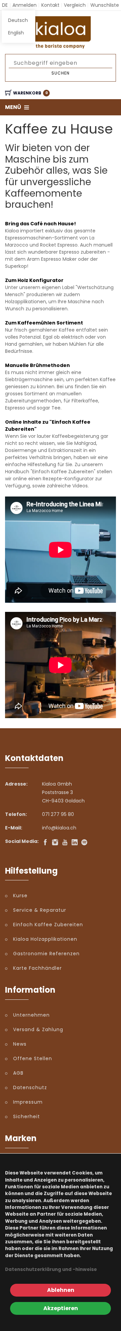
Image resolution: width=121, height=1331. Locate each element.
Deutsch (18, 20)
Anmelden (24, 5)
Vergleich (75, 5)
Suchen (60, 73)
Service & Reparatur (39, 910)
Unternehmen (31, 1015)
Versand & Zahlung (38, 1029)
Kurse (20, 895)
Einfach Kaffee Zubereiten (48, 924)
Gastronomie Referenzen (46, 953)
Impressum (28, 1102)
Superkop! (16, 266)
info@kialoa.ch (59, 827)
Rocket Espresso (59, 245)
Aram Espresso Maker (52, 259)
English (16, 32)
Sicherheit (26, 1116)
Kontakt (50, 5)
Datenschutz (30, 1087)
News (20, 1044)
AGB (18, 1073)
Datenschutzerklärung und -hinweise (51, 1269)
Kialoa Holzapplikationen (45, 939)
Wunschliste (104, 5)
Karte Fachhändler (37, 968)
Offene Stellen (32, 1058)
